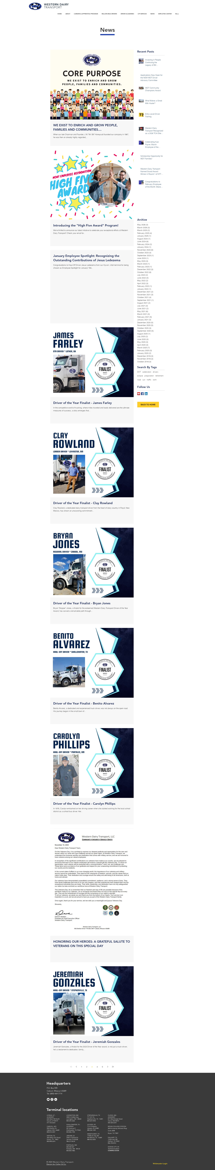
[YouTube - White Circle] (48, 1099)
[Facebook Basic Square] (142, 393)
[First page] (71, 1066)
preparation (149, 376)
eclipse (140, 376)
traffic (149, 380)
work (155, 380)
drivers (155, 372)
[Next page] (107, 1066)
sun (143, 380)
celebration (146, 372)
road (139, 380)
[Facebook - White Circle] (52, 1099)
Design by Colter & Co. (56, 1164)
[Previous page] (76, 1066)
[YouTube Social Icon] (138, 393)
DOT (139, 372)
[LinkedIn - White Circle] (55, 1099)
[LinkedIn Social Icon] (146, 393)
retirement (159, 376)
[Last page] (113, 1066)
